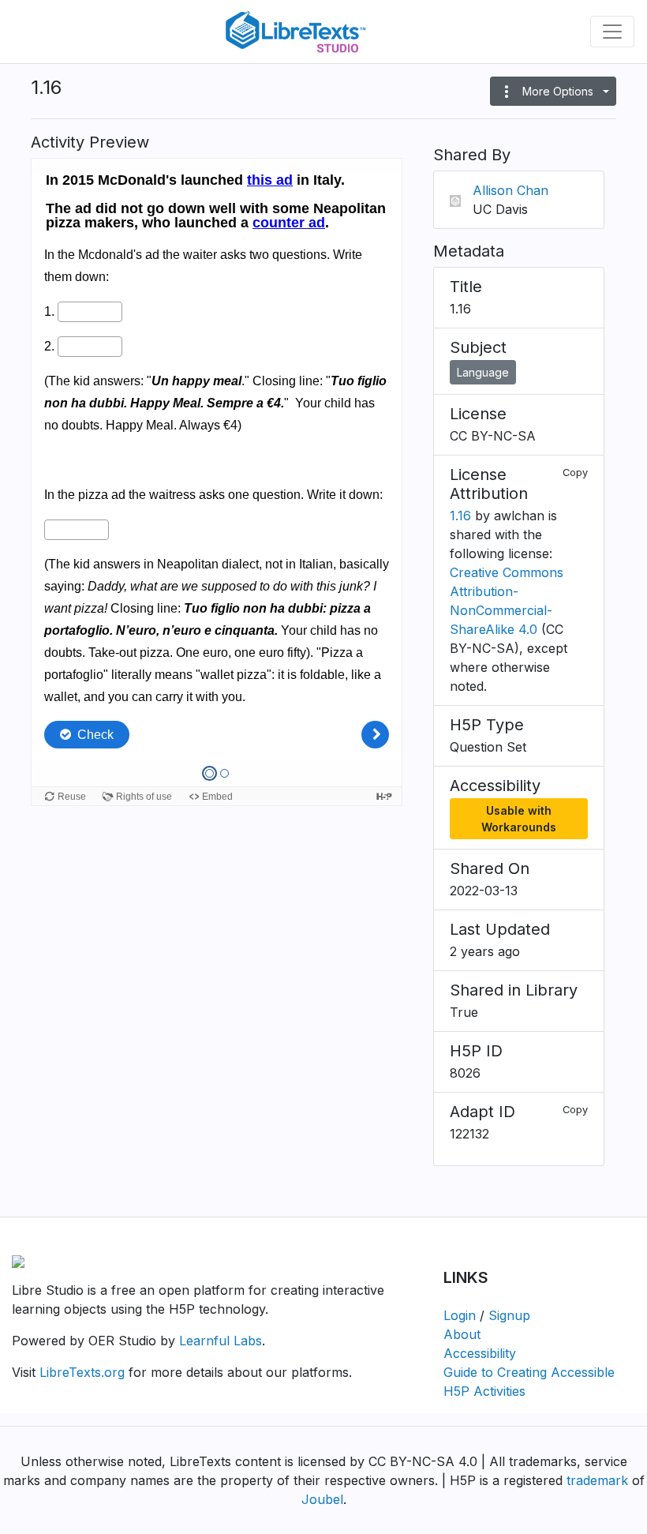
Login (459, 1315)
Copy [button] (575, 472)
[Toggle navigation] (612, 31)
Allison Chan (510, 190)
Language (483, 372)
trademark (597, 1480)
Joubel (322, 1499)
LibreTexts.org (82, 1372)
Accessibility (479, 1353)
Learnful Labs (220, 1340)
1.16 (460, 515)
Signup (509, 1315)
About (462, 1334)
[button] (553, 91)
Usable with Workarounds (518, 819)
